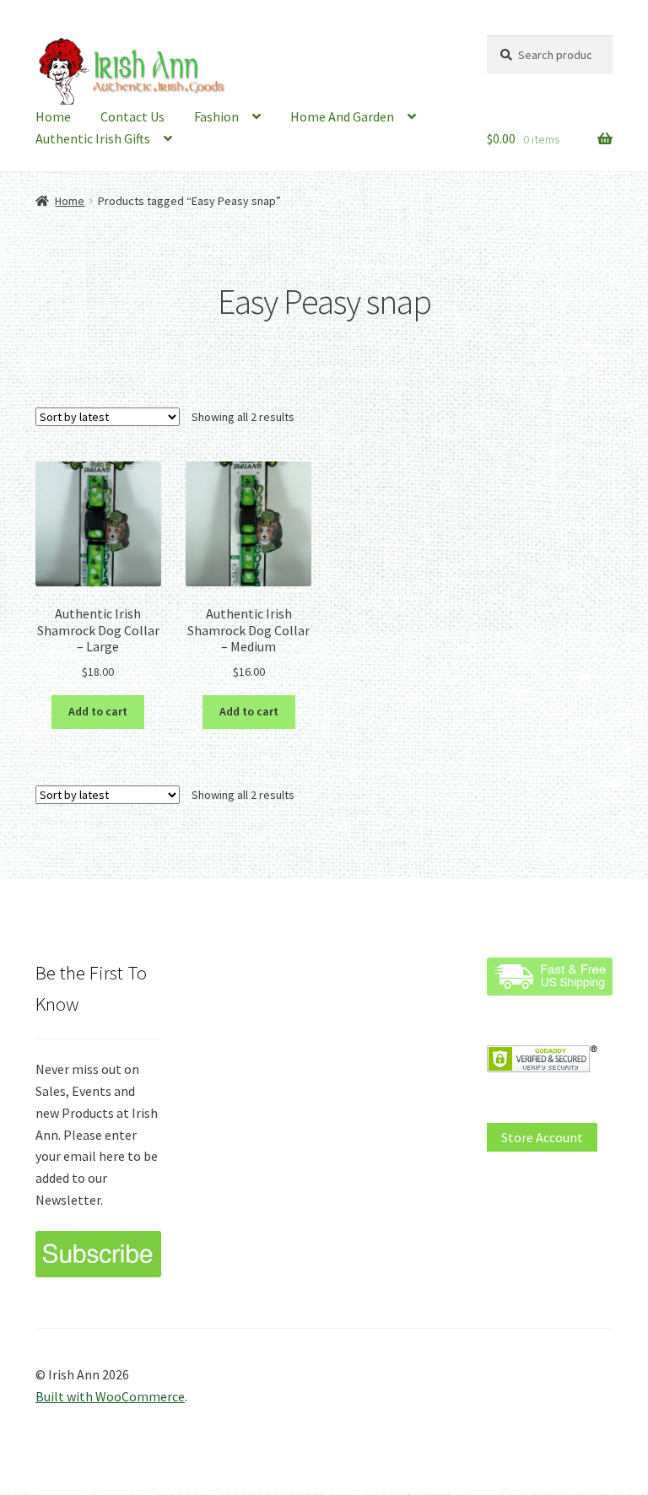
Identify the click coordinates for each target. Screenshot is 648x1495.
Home (53, 116)
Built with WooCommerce (110, 1396)
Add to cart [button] (97, 711)
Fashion (216, 116)
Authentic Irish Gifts (92, 138)
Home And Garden (342, 116)
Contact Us (132, 116)
